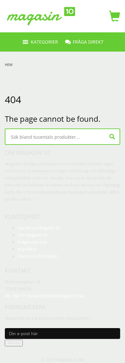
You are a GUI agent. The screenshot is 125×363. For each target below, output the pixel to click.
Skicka (13, 342)
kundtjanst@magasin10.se (58, 296)
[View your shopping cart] (113, 16)
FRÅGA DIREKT (88, 42)
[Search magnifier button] (112, 136)
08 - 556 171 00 (18, 296)
